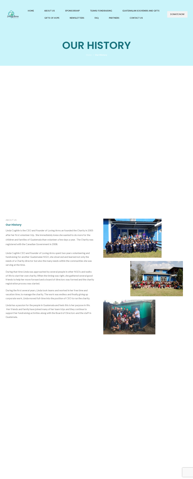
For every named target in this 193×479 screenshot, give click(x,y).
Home (89, 55)
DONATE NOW (177, 14)
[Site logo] (13, 14)
